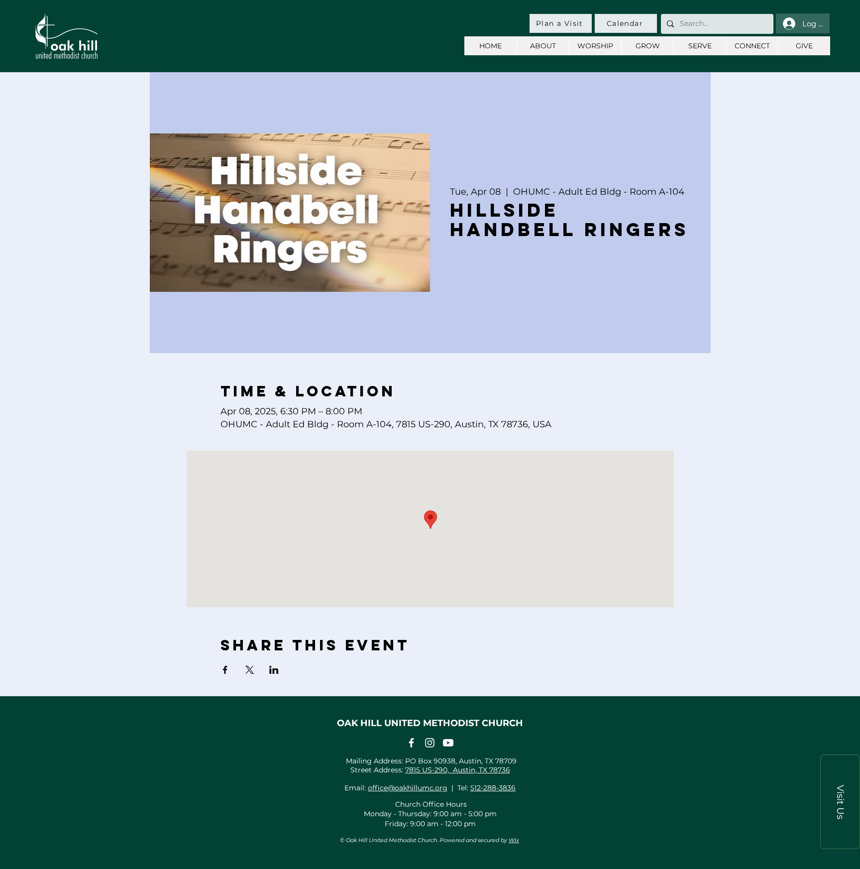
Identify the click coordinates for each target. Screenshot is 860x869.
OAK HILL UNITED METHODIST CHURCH (430, 723)
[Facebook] (411, 743)
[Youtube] (448, 743)
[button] (840, 801)
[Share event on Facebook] (225, 670)
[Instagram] (430, 743)
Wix (514, 840)
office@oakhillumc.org (407, 787)
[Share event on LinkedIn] (274, 670)
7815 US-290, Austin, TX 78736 (457, 769)
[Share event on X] (249, 670)
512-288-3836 (493, 787)
